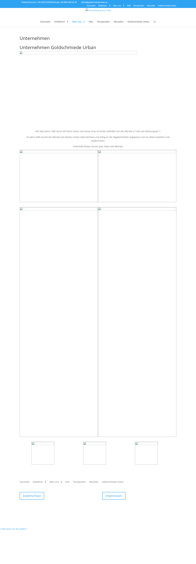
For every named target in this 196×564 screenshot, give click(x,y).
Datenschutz (32, 496)
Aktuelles (151, 6)
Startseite (91, 6)
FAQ (128, 6)
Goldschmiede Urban (167, 6)
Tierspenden (138, 6)
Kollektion (102, 6)
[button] (13, 528)
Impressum (114, 496)
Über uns (117, 6)
